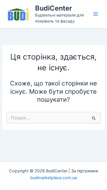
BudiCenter (53, 8)
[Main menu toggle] (95, 14)
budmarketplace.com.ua (53, 177)
